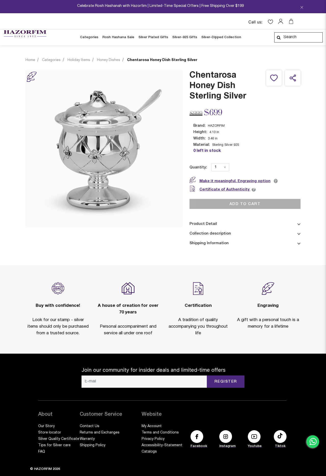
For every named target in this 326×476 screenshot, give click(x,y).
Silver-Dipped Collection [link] (221, 37)
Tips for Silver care (54, 445)
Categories (51, 60)
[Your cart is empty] (291, 21)
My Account (152, 426)
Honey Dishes (108, 60)
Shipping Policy (92, 445)
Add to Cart (245, 204)
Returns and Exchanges (99, 432)
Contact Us (89, 426)
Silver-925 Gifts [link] (184, 37)
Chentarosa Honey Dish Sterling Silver (162, 60)
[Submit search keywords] (278, 37)
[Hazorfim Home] (25, 33)
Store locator (49, 432)
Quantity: (198, 167)
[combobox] (298, 37)
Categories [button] (89, 37)
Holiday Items (78, 60)
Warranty (87, 439)
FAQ (41, 451)
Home (30, 60)
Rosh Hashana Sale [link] (118, 37)
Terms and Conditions (160, 432)
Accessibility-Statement (162, 445)
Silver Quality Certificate (58, 439)
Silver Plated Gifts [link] (153, 37)
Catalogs (149, 451)
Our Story (46, 426)
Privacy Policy (153, 439)
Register (225, 381)
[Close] (301, 8)
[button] (282, 21)
